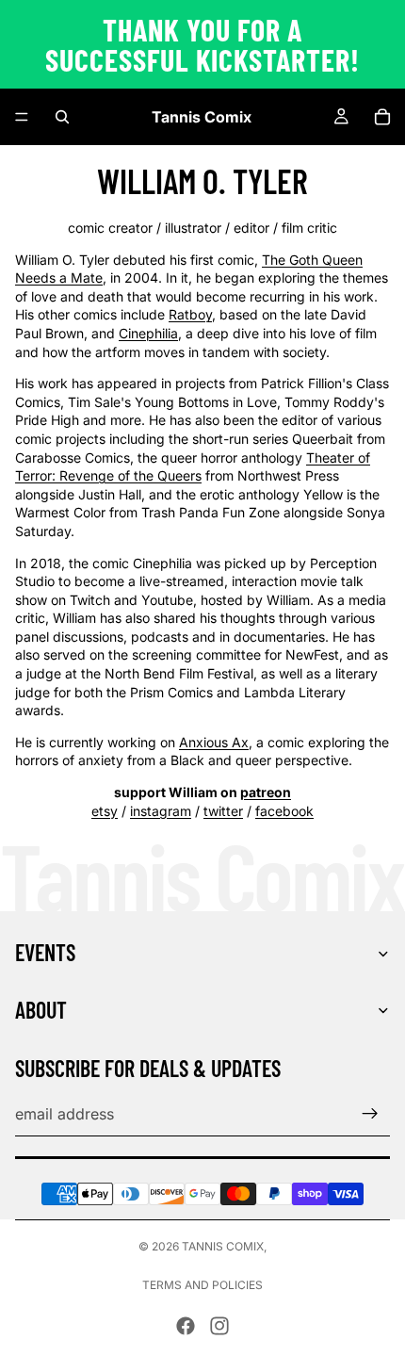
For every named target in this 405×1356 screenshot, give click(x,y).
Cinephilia (148, 333)
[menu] (21, 117)
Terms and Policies (202, 1285)
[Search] (62, 117)
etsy (104, 811)
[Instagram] (219, 1326)
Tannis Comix (223, 1246)
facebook (284, 811)
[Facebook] (185, 1326)
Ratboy (190, 314)
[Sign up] (370, 1114)
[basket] (382, 117)
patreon (265, 792)
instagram (160, 811)
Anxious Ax (214, 742)
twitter (223, 811)
